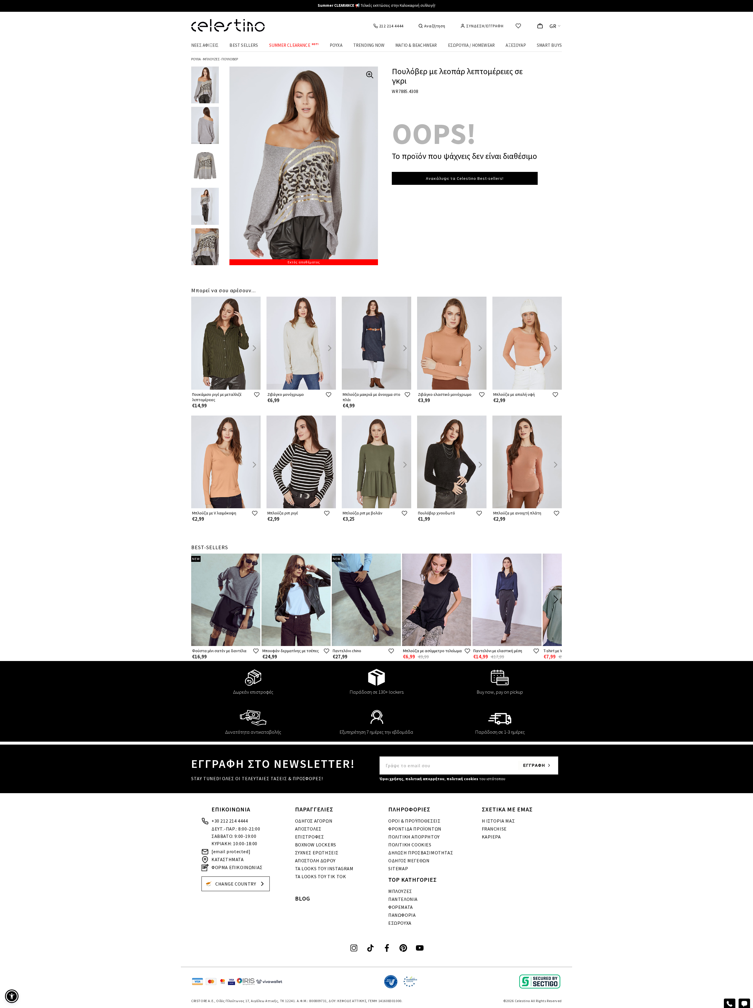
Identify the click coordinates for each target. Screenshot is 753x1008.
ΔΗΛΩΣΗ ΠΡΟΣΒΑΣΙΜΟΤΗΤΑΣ (420, 853)
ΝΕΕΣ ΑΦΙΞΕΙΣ (205, 45)
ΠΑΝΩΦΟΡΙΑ (402, 915)
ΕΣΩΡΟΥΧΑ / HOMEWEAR (471, 45)
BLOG (302, 898)
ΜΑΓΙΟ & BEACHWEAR (416, 45)
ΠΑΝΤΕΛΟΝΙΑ (403, 899)
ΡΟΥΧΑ (336, 45)
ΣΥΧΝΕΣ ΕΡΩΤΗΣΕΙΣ (317, 853)
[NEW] (225, 644)
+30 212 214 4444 (229, 821)
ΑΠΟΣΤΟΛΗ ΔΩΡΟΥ (315, 860)
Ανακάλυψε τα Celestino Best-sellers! (465, 178)
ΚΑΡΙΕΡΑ (491, 837)
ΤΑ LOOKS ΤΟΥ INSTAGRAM (324, 868)
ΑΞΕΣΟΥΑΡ (516, 45)
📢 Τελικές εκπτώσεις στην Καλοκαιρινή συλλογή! (376, 5)
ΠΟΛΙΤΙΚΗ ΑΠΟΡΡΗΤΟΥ (414, 837)
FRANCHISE (494, 829)
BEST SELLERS (243, 45)
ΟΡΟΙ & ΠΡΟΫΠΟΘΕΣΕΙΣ (414, 821)
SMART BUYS (549, 45)
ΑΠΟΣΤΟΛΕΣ (308, 829)
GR (553, 26)
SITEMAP (398, 868)
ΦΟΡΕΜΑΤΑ (400, 907)
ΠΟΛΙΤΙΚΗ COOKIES (410, 845)
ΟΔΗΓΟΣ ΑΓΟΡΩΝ (314, 821)
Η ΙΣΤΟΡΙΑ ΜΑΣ (498, 821)
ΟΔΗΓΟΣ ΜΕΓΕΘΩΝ (408, 860)
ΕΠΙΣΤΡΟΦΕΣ (309, 837)
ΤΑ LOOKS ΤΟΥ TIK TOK (320, 876)
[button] (12, 996)
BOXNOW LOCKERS (315, 845)
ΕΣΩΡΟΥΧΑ (400, 923)
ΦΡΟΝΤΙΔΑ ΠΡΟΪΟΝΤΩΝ (415, 829)
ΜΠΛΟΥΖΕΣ (400, 891)
